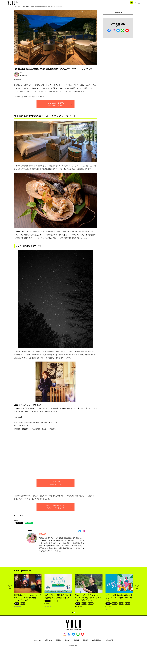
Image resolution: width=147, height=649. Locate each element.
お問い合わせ (48, 640)
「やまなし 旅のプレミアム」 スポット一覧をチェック (55, 104)
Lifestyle (109, 606)
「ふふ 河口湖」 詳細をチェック (55, 483)
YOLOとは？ (37, 640)
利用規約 (85, 640)
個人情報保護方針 (97, 640)
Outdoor (54, 601)
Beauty (128, 603)
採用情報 (76, 640)
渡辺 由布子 (42, 534)
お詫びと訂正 (109, 640)
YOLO (19, 7)
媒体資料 (67, 640)
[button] (10, 587)
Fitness (84, 603)
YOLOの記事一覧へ (118, 12)
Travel (67, 601)
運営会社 (58, 640)
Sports (23, 603)
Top (15, 7)
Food (47, 603)
